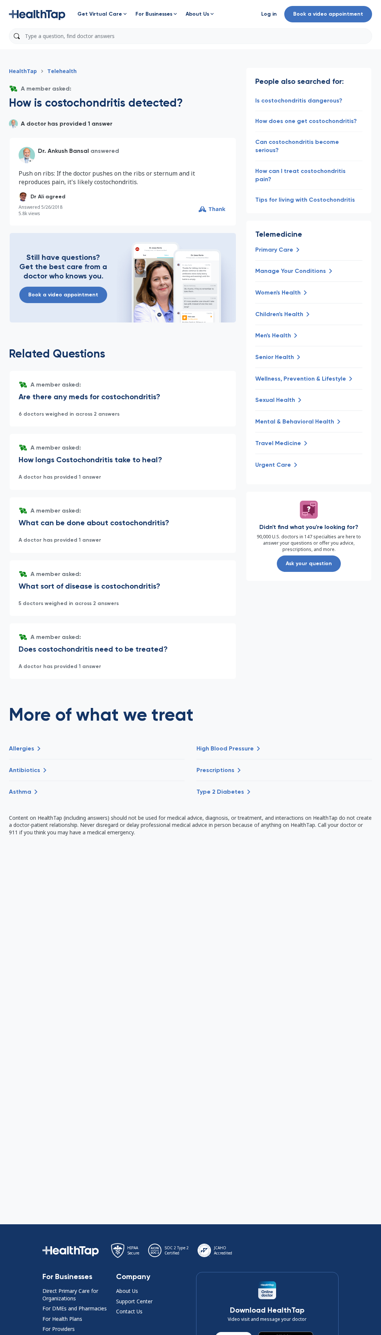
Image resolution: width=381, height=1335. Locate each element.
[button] (37, 14)
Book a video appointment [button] (328, 14)
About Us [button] (127, 1290)
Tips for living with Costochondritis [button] (305, 199)
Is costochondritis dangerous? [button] (298, 100)
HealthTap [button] (23, 71)
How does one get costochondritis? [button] (306, 121)
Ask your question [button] (309, 563)
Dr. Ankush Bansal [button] (63, 150)
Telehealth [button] (62, 71)
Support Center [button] (134, 1301)
